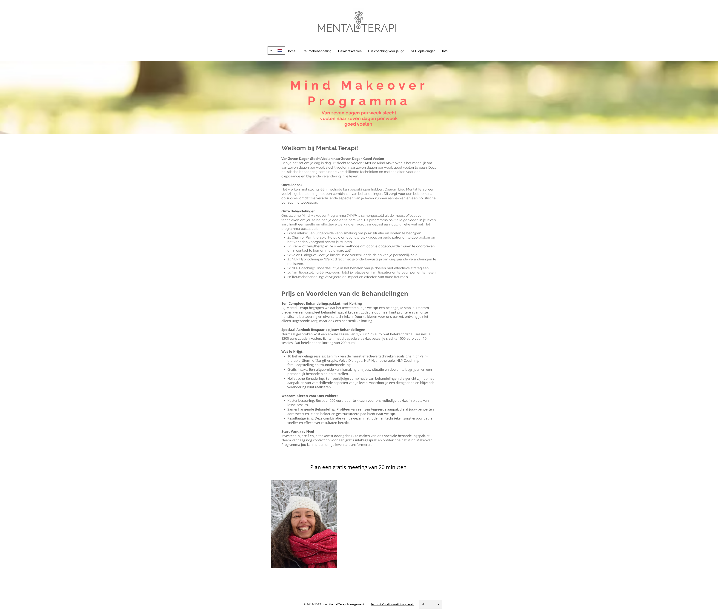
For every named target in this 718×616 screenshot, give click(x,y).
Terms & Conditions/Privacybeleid (392, 604)
